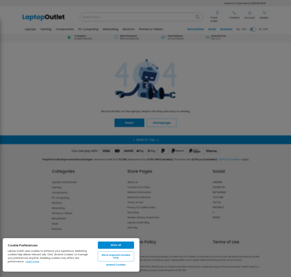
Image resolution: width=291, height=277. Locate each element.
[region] (71, 255)
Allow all (116, 245)
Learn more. (33, 261)
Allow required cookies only (116, 256)
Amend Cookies (116, 264)
